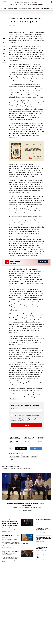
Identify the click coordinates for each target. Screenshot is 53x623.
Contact (44, 2)
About (48, 2)
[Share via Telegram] (4, 46)
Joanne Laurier (12, 25)
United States (34, 456)
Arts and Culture (25, 456)
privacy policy (26, 419)
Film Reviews (12, 468)
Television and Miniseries (15, 456)
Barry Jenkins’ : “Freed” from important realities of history (15, 439)
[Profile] (51, 2)
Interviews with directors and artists (9, 470)
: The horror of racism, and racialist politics (29, 439)
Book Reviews (27, 470)
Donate (48, 11)
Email (12, 408)
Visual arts (33, 470)
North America (12, 459)
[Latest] (5, 9)
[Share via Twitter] (4, 39)
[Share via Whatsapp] (4, 42)
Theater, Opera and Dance (25, 468)
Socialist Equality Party (20, 11)
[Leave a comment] (4, 57)
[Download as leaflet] (4, 53)
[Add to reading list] (4, 60)
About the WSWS (35, 11)
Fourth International (8, 11)
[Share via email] (4, 50)
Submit (26, 425)
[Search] (51, 9)
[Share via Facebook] (4, 35)
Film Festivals (21, 470)
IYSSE (29, 11)
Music (17, 468)
